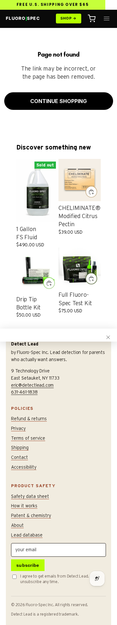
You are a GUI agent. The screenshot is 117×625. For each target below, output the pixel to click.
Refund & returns (29, 418)
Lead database (27, 535)
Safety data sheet (30, 496)
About (17, 525)
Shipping (20, 447)
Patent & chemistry (31, 515)
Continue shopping (58, 101)
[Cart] (92, 18)
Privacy (18, 428)
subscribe (27, 565)
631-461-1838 (24, 392)
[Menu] (106, 18)
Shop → (68, 18)
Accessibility (23, 467)
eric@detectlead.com (32, 385)
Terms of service (28, 438)
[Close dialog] (108, 337)
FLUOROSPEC (23, 18)
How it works (24, 505)
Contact (19, 457)
